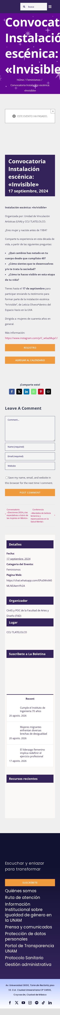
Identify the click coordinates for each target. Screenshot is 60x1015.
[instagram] (30, 1002)
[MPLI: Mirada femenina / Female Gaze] (24, 797)
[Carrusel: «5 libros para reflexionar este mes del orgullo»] (36, 801)
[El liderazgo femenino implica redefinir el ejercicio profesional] (13, 750)
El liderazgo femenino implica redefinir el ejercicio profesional (32, 753)
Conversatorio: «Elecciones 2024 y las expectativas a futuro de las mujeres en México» (17, 513)
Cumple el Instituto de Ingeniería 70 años (32, 709)
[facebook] (10, 1002)
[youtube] (23, 1002)
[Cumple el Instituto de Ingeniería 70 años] (13, 708)
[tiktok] (43, 1002)
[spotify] (36, 1002)
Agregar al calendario (30, 360)
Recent (30, 698)
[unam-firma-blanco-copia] (14, 841)
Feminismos (13, 569)
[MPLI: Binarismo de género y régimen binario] (36, 790)
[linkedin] (50, 1002)
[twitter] (16, 1002)
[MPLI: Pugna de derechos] (12, 797)
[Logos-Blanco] (11, 5)
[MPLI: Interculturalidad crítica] (12, 790)
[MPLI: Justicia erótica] (24, 790)
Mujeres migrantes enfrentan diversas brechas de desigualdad (33, 730)
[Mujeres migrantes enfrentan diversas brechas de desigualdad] (13, 728)
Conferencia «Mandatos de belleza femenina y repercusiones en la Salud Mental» (41, 515)
